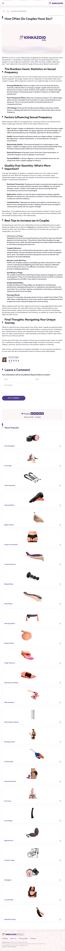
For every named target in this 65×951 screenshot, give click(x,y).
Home (3, 11)
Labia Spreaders (9, 485)
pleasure (31, 227)
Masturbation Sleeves (11, 722)
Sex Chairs (7, 801)
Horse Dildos (8, 821)
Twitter (9, 946)
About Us (13, 938)
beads (43, 275)
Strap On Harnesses (11, 544)
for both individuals (23, 257)
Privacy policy (23, 938)
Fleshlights (8, 880)
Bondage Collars (9, 742)
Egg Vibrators (8, 840)
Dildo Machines (9, 702)
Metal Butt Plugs (10, 919)
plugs (52, 275)
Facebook (4, 946)
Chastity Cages (9, 860)
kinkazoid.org (5, 942)
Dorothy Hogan (13, 357)
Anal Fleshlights (9, 446)
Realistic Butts (9, 643)
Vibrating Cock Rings (15, 236)
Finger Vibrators (9, 663)
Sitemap (33, 938)
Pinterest (14, 946)
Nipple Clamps (9, 525)
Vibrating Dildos (9, 623)
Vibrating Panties (10, 781)
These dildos (28, 285)
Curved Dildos (8, 900)
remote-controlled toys (32, 262)
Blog (8, 11)
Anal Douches (8, 761)
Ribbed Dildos (8, 584)
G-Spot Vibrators (10, 564)
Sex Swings (8, 465)
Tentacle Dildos (9, 505)
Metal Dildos (8, 604)
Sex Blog (5, 938)
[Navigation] (3, 3)
